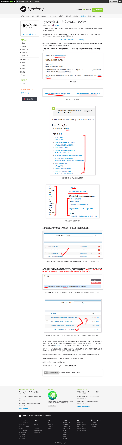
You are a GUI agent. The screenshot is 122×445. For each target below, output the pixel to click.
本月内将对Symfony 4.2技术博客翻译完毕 (29, 1)
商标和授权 (22, 436)
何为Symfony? (22, 420)
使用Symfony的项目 (24, 426)
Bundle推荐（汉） (25, 52)
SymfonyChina (7, 1)
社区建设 (22, 62)
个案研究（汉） (24, 56)
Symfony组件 (22, 424)
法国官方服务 (80, 422)
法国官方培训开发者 (82, 424)
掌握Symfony (36, 420)
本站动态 (22, 43)
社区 (49, 420)
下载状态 (50, 426)
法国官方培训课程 (38, 430)
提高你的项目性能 (81, 430)
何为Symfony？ (25, 16)
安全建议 (22, 72)
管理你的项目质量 (81, 428)
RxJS (99, 16)
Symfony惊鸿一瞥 (23, 422)
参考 (49, 16)
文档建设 (22, 65)
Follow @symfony (28, 93)
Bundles (43, 16)
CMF (54, 16)
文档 (33, 16)
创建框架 (75, 16)
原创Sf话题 (23, 46)
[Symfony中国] (84, 9)
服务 (78, 420)
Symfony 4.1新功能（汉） (30, 34)
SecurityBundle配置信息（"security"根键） (73, 40)
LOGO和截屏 (22, 434)
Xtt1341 (57, 25)
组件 (38, 16)
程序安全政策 (22, 432)
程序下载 (99, 10)
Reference (36, 428)
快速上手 (61, 16)
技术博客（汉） (24, 49)
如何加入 (50, 422)
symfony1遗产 (22, 438)
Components (37, 422)
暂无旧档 (22, 83)
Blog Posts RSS (28, 89)
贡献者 (50, 428)
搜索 (89, 16)
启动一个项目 (80, 426)
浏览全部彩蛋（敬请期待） (84, 406)
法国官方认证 (37, 432)
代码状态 (50, 424)
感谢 (94, 16)
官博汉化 (83, 16)
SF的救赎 (57, 345)
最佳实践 (68, 16)
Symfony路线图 (23, 430)
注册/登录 (114, 1)
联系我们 (93, 426)
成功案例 (21, 428)
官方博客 (65, 420)
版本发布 (22, 68)
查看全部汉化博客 (23, 408)
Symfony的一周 (24, 59)
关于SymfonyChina (96, 420)
